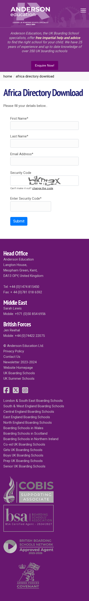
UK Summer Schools (18, 379)
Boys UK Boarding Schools (23, 455)
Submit (18, 221)
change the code (42, 188)
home (7, 76)
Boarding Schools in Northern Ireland (30, 439)
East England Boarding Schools (26, 417)
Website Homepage (18, 368)
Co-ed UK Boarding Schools (24, 444)
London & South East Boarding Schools (33, 401)
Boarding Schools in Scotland (25, 433)
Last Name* (19, 136)
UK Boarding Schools (19, 373)
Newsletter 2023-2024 (20, 362)
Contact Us (11, 357)
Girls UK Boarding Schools (22, 450)
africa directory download (35, 76)
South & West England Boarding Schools (33, 406)
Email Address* (21, 154)
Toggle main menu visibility (83, 10)
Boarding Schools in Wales (23, 428)
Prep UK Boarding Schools (23, 461)
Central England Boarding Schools (28, 412)
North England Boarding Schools (27, 422)
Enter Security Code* (26, 198)
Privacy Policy (13, 351)
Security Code (20, 173)
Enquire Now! (44, 65)
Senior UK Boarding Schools (24, 466)
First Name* (19, 118)
